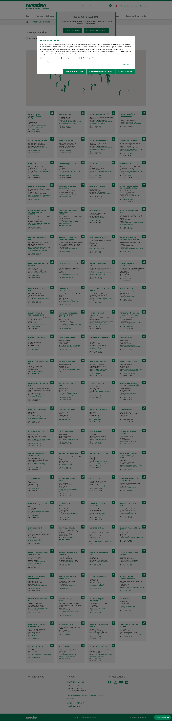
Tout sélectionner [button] (125, 71)
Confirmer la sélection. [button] (74, 71)
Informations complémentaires (100, 71)
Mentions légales (46, 62)
